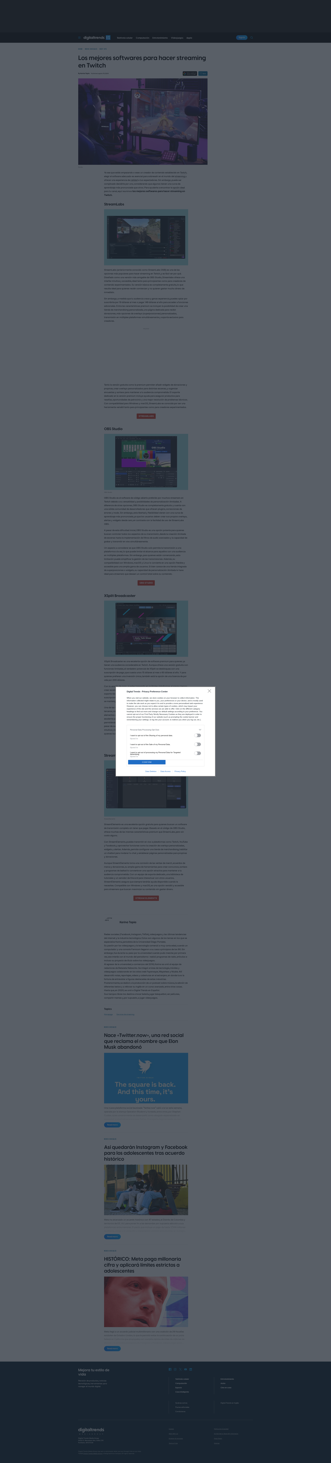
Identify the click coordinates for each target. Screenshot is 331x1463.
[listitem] (165, 729)
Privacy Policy (180, 771)
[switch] (197, 735)
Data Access (165, 771)
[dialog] (165, 731)
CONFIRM (147, 762)
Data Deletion (150, 771)
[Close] (210, 691)
